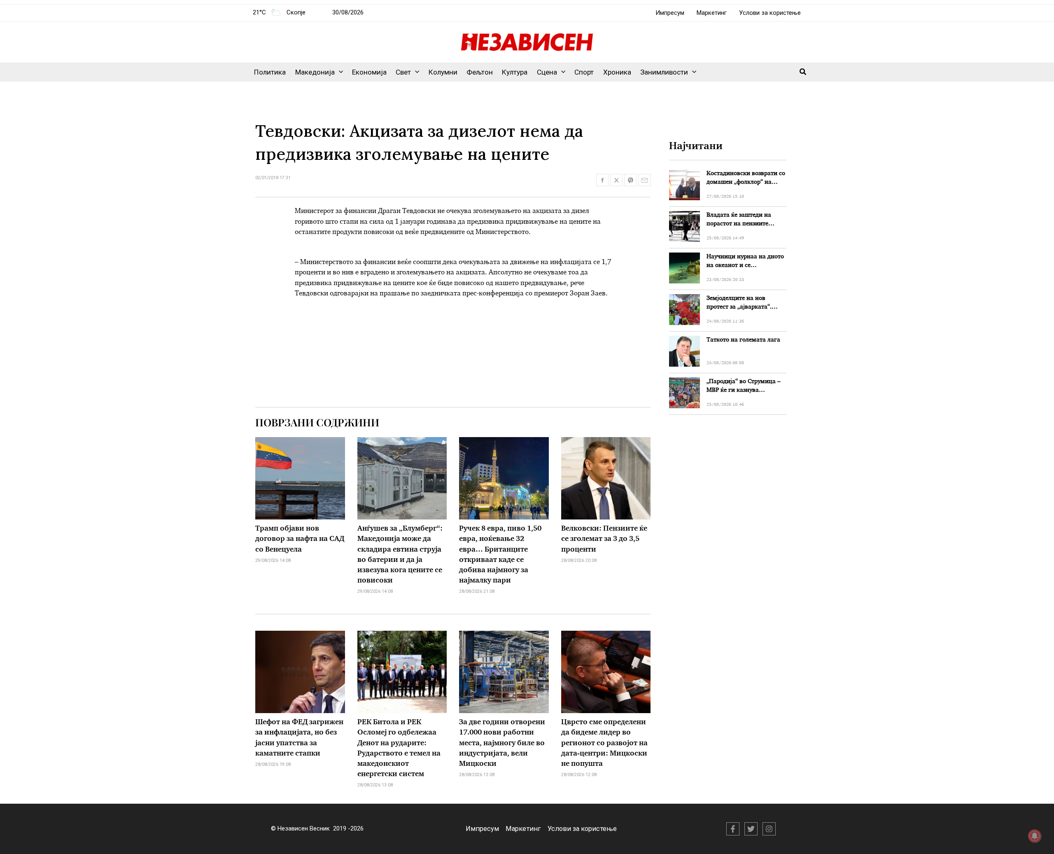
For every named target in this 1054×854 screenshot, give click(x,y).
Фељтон (479, 72)
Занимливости (664, 72)
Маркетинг (712, 12)
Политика (270, 72)
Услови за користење (770, 12)
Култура (514, 72)
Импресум (669, 12)
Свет (403, 72)
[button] (339, 72)
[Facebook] (732, 828)
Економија (369, 72)
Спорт (584, 72)
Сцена (547, 72)
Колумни (443, 72)
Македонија (315, 72)
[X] (751, 828)
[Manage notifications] (1034, 835)
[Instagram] (769, 828)
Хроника (617, 72)
